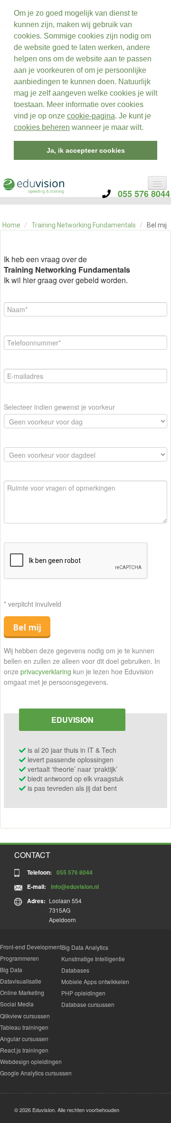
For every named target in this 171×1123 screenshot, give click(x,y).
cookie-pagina (91, 116)
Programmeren (19, 958)
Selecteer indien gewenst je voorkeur (59, 407)
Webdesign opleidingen (31, 1061)
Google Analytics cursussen (36, 1073)
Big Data (11, 969)
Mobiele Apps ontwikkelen (95, 981)
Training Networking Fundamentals (83, 225)
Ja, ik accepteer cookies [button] (86, 150)
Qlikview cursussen (25, 1016)
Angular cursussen (24, 1038)
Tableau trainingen (24, 1027)
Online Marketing (22, 992)
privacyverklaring (45, 671)
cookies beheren (42, 127)
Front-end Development (30, 947)
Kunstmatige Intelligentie (93, 959)
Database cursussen (87, 1004)
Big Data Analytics (84, 947)
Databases (75, 970)
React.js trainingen (24, 1050)
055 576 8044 (140, 193)
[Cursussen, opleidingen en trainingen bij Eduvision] (33, 186)
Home (11, 225)
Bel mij (27, 627)
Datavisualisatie (20, 981)
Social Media (17, 1004)
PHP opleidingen (83, 993)
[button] (146, 128)
